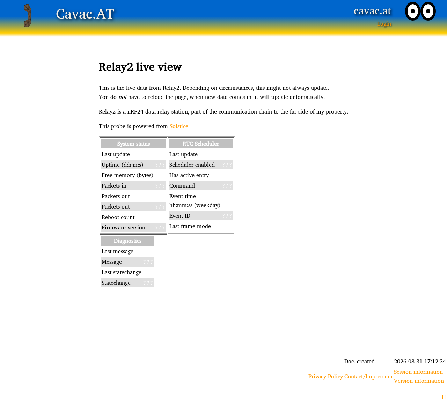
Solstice (179, 126)
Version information (419, 380)
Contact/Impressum (368, 376)
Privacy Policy (325, 376)
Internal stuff (223, 331)
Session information (418, 371)
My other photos (223, 322)
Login (384, 23)
